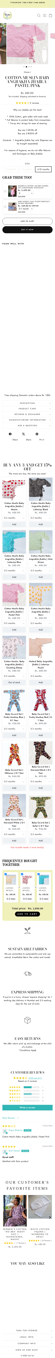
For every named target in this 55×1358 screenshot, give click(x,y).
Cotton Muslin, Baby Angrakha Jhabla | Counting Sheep (14, 664)
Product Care (27, 408)
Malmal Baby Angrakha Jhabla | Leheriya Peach (40, 664)
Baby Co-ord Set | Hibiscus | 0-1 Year (14, 771)
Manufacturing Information (27, 420)
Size (27, 163)
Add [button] (14, 524)
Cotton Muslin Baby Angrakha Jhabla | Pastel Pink (14, 611)
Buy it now (27, 229)
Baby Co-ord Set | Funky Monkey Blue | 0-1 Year (14, 717)
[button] (23, 103)
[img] (9, 1126)
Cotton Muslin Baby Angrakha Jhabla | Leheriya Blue (14, 559)
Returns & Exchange (27, 414)
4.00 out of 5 (35, 1078)
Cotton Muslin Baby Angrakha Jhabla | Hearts (14, 506)
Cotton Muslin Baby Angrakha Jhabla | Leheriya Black (40, 506)
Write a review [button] (27, 1107)
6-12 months (43, 169)
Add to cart (27, 914)
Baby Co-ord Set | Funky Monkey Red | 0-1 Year (40, 717)
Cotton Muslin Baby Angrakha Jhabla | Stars (40, 611)
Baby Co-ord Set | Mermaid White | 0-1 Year (14, 822)
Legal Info (27, 1337)
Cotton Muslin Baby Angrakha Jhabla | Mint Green (40, 559)
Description (27, 403)
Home (26, 72)
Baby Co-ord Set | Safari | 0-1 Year (41, 824)
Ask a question (27, 425)
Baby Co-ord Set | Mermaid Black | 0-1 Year (41, 770)
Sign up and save (27, 1350)
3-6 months (27, 169)
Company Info (27, 1343)
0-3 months (11, 169)
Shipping (23, 96)
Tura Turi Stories (27, 1330)
